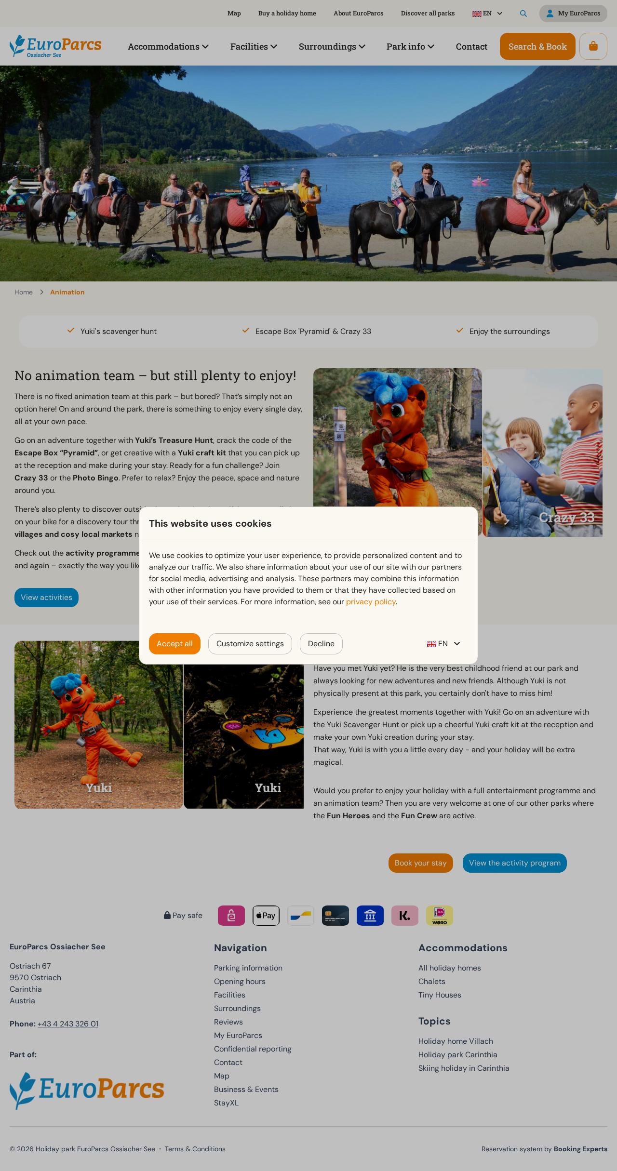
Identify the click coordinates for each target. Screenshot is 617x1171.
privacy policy (371, 602)
